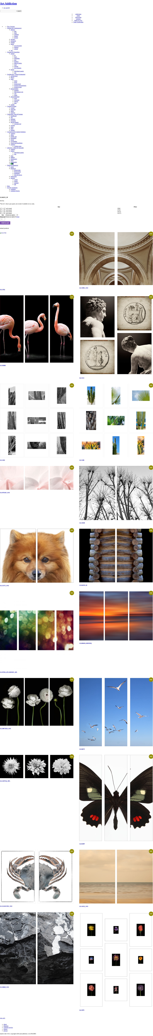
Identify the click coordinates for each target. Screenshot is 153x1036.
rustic (12, 79)
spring (16, 181)
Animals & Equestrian (13, 52)
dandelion (17, 173)
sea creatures (17, 68)
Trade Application (78, 22)
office (12, 135)
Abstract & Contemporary (14, 28)
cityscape (16, 100)
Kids (8, 186)
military (13, 157)
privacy (6, 1030)
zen (12, 50)
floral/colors (17, 171)
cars (15, 93)
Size (3, 215)
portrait (16, 66)
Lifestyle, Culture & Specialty (15, 148)
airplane (16, 90)
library (12, 77)
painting (16, 34)
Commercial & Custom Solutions (16, 132)
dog (15, 60)
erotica (12, 151)
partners (78, 19)
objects (16, 101)
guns (12, 156)
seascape (13, 109)
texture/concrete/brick (20, 85)
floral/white (17, 170)
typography (14, 162)
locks (15, 82)
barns (15, 81)
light (15, 33)
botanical (13, 168)
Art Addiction (8, 3)
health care (14, 136)
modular (13, 119)
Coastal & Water (11, 106)
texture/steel (17, 84)
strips (12, 127)
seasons (13, 178)
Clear (17, 217)
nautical (13, 112)
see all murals (18, 45)
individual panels (19, 71)
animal (16, 49)
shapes (16, 36)
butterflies (17, 58)
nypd (12, 164)
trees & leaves (18, 175)
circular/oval (17, 124)
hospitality (13, 138)
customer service (8, 1027)
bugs (15, 57)
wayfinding (14, 141)
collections (78, 14)
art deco (13, 39)
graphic (13, 42)
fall (15, 184)
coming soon (17, 146)
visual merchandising (16, 143)
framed (13, 130)
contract (13, 133)
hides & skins (18, 63)
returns (5, 1029)
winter (16, 179)
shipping (6, 1026)
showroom (78, 17)
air (15, 55)
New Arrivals (11, 26)
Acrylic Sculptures (12, 187)
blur (15, 31)
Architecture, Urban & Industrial (16, 74)
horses (12, 69)
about (5, 1024)
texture (16, 37)
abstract (13, 29)
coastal (12, 108)
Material (2, 217)
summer (16, 183)
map (15, 103)
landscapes (14, 176)
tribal (12, 160)
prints (78, 15)
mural (12, 44)
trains (15, 95)
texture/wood (18, 87)
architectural (14, 76)
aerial (12, 167)
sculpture (13, 189)
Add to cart (5, 223)
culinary (13, 149)
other (12, 128)
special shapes (15, 122)
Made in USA (78, 20)
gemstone (13, 41)
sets (15, 73)
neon (15, 98)
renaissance (14, 159)
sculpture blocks (15, 191)
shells (12, 111)
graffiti (12, 104)
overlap (13, 125)
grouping (13, 120)
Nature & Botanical (12, 165)
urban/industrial (15, 97)
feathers (16, 61)
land (15, 65)
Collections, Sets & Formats (15, 114)
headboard (13, 116)
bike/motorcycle (18, 92)
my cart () (7, 8)
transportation (14, 89)
